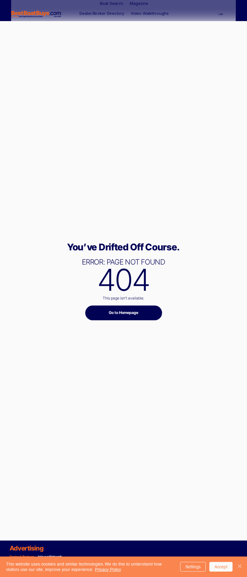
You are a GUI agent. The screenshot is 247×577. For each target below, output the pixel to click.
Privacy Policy (108, 569)
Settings (193, 566)
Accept (220, 566)
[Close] (239, 566)
